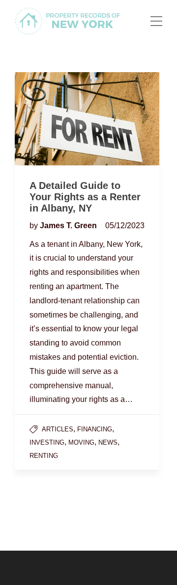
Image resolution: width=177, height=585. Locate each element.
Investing (47, 442)
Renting (44, 455)
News (108, 442)
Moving (81, 442)
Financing (94, 429)
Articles (57, 429)
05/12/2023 (125, 225)
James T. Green (69, 225)
